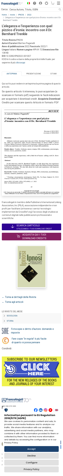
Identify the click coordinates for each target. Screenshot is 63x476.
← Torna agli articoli (12, 301)
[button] (27, 3)
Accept (31, 449)
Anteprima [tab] (12, 74)
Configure (31, 462)
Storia (10, 321)
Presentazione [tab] (33, 74)
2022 (29, 15)
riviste (12, 15)
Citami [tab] (53, 74)
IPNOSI (21, 15)
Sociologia (12, 316)
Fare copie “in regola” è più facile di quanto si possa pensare (29, 340)
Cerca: (4, 9)
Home (4, 15)
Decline (31, 455)
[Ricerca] (59, 9)
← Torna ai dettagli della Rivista (19, 297)
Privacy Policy (31, 469)
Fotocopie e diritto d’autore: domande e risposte (32, 331)
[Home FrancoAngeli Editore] (12, 3)
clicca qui (20, 62)
